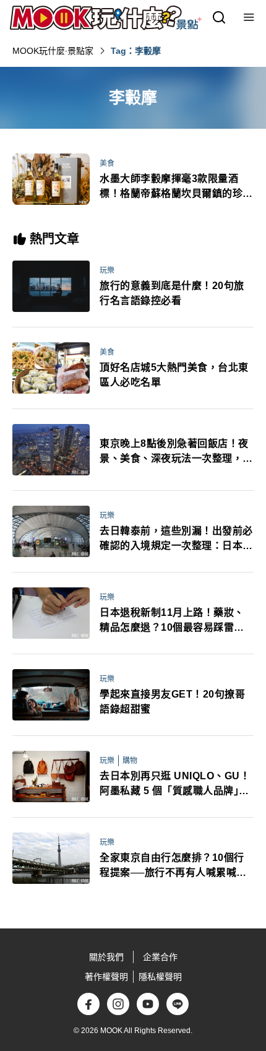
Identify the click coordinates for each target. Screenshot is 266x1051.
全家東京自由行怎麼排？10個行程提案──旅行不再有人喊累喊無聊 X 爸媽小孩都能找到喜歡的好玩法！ (173, 866)
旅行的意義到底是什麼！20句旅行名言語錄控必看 (172, 293)
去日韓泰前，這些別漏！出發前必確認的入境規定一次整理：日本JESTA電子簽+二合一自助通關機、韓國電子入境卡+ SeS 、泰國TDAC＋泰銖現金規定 (177, 539)
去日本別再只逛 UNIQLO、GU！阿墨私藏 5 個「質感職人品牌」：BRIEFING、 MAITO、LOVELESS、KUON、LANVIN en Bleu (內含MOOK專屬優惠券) (175, 784)
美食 (107, 163)
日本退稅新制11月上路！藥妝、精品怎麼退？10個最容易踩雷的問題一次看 (172, 621)
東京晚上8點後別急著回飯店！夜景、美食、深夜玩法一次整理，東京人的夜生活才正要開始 (176, 452)
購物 (129, 760)
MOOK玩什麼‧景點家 (52, 51)
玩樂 (107, 270)
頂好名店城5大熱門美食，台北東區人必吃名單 (174, 374)
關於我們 (106, 957)
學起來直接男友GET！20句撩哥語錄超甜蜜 (172, 701)
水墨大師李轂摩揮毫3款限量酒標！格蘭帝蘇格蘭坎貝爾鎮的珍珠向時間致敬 (176, 187)
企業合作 (160, 957)
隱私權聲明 (160, 977)
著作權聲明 (106, 977)
